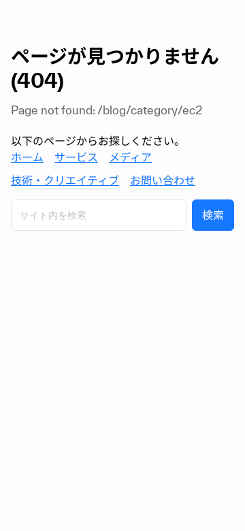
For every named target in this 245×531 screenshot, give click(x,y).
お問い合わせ (162, 180)
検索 (213, 214)
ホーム (27, 156)
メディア (130, 156)
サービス (76, 156)
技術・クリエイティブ (65, 180)
